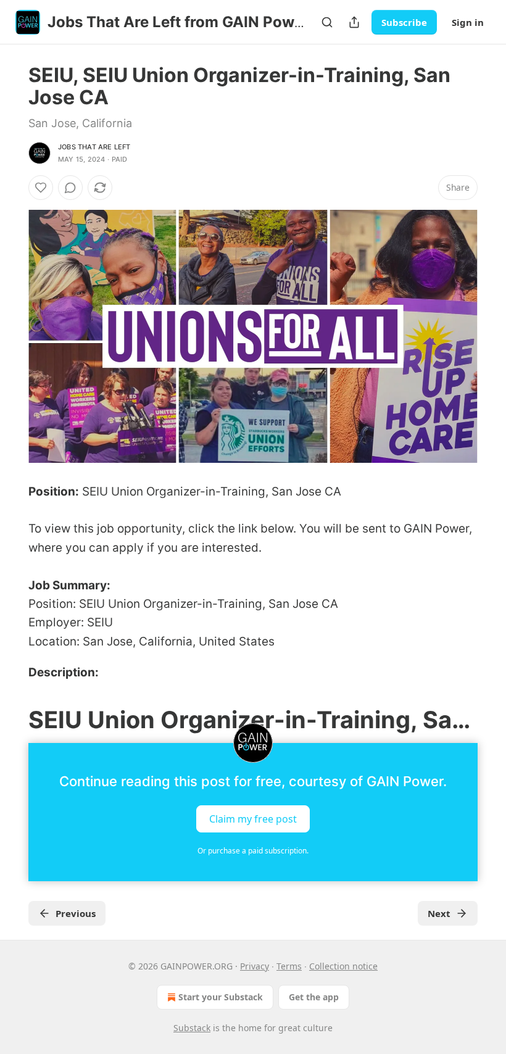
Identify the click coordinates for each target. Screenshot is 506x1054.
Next (439, 913)
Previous (76, 913)
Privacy (254, 966)
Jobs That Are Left (94, 147)
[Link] (11, 719)
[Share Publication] (354, 22)
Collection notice (343, 966)
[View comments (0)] (70, 187)
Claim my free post (253, 818)
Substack (191, 1028)
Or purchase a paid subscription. (253, 850)
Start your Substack (220, 997)
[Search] (327, 22)
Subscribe (404, 22)
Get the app (314, 997)
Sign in (468, 22)
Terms (289, 966)
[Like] (40, 187)
